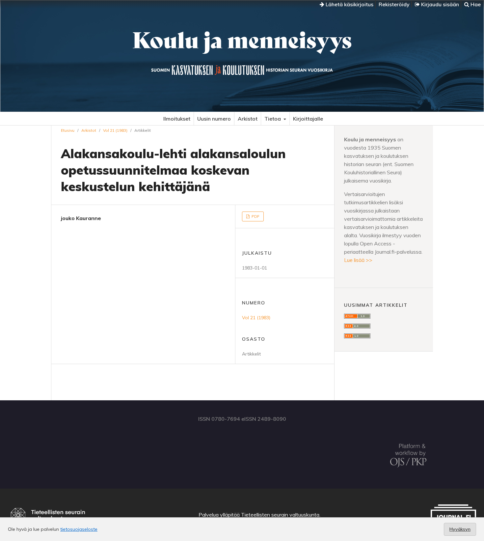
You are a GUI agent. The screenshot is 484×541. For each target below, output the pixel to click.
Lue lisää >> (358, 260)
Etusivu (67, 130)
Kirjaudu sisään (439, 4)
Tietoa (273, 118)
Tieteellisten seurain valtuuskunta (280, 514)
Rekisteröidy (394, 4)
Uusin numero (214, 118)
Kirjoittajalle (308, 118)
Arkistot (247, 118)
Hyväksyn (460, 529)
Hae (475, 4)
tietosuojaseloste (78, 529)
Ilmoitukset (176, 118)
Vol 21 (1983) (115, 130)
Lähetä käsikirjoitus (348, 4)
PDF (255, 216)
